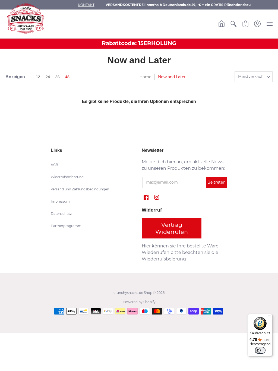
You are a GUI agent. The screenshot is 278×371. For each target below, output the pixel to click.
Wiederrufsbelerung (164, 259)
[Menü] (269, 317)
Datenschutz (61, 214)
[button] (222, 24)
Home (145, 76)
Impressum (60, 201)
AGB (54, 165)
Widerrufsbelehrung (67, 177)
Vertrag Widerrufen (171, 228)
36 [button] (57, 77)
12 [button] (38, 77)
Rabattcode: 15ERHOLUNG (139, 43)
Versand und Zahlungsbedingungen (80, 189)
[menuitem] (222, 24)
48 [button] (67, 77)
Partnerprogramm (66, 226)
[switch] (260, 350)
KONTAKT (86, 5)
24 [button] (48, 77)
